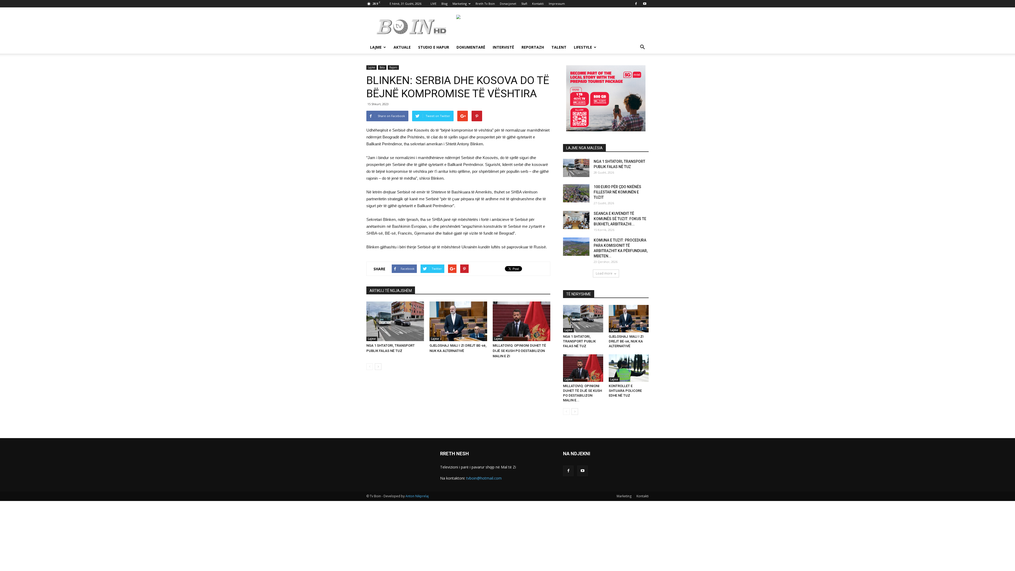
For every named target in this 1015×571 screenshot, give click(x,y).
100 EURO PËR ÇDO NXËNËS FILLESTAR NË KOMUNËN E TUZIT (617, 192)
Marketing (460, 4)
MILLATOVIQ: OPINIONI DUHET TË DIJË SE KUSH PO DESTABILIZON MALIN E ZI (519, 350)
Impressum (557, 4)
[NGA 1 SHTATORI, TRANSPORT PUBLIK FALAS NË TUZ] (395, 321)
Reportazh (533, 47)
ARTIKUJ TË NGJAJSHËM (391, 291)
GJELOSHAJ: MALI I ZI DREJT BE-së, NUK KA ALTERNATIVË (626, 341)
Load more (604, 273)
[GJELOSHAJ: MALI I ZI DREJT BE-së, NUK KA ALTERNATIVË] (458, 321)
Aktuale (402, 47)
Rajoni (393, 67)
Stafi (524, 4)
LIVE (433, 4)
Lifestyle (583, 47)
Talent (558, 47)
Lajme (376, 47)
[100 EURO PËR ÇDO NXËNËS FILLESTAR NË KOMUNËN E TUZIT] (576, 193)
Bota (382, 67)
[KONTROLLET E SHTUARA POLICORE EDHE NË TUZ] (629, 368)
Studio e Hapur (433, 47)
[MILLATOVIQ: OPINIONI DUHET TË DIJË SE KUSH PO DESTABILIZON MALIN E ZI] (521, 321)
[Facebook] (636, 3)
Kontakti (538, 4)
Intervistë (503, 47)
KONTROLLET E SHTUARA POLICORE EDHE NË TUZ (625, 390)
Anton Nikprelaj (417, 496)
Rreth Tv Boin (485, 4)
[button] (642, 47)
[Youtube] (645, 3)
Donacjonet (508, 4)
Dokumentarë (470, 47)
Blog (444, 4)
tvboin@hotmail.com (484, 478)
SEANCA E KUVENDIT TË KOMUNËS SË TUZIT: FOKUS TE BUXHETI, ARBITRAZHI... (620, 218)
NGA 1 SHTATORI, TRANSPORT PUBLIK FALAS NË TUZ (579, 341)
